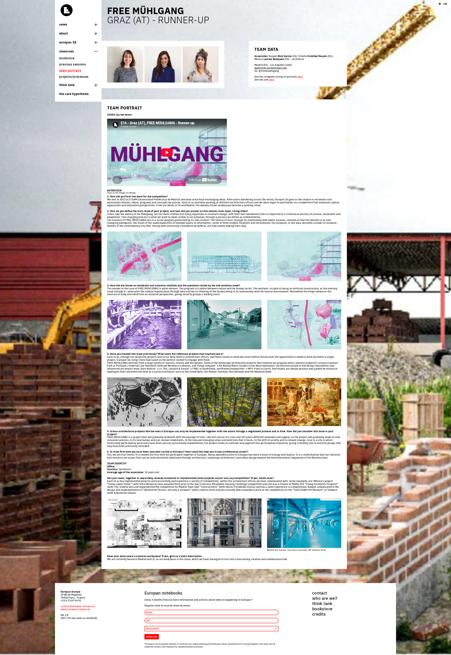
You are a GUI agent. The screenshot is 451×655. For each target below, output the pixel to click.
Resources (66, 51)
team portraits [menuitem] (70, 70)
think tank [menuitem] (322, 603)
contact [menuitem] (319, 593)
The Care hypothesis (74, 93)
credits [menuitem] (319, 614)
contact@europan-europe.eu (78, 606)
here (300, 76)
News (63, 24)
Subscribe (151, 636)
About (63, 33)
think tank (67, 84)
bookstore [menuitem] (67, 58)
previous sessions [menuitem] (72, 64)
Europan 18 (67, 42)
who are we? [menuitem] (324, 598)
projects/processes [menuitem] (73, 76)
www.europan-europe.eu (75, 609)
